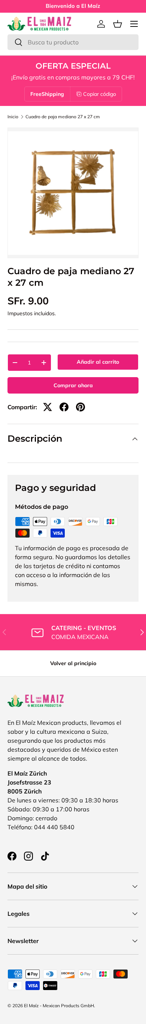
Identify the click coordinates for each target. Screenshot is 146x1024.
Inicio (12, 117)
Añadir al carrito (98, 361)
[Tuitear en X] (47, 407)
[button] (117, 24)
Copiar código (99, 94)
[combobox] (73, 42)
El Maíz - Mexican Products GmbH (59, 1005)
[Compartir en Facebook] (64, 407)
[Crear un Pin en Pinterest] (80, 407)
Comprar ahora (73, 385)
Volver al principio (73, 663)
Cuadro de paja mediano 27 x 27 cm (62, 117)
